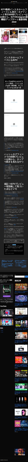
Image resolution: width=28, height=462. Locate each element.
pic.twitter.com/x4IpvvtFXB (19, 171)
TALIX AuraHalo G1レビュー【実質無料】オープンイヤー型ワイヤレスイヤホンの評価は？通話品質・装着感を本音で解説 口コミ (21, 341)
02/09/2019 (14, 24)
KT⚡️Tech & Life (14, 1)
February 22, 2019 (15, 217)
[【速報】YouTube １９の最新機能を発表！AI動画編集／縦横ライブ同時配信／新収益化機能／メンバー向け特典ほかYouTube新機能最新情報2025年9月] (21, 359)
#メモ (6, 164)
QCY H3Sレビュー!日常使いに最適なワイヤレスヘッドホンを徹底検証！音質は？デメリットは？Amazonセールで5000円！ (21, 317)
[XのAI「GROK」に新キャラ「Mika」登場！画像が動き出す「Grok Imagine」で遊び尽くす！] (21, 323)
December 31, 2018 (15, 150)
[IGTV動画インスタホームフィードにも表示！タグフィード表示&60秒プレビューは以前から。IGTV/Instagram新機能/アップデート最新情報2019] (14, 36)
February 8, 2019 (15, 72)
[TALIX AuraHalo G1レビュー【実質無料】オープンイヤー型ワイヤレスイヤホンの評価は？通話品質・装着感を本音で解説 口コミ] (21, 335)
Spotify (10, 301)
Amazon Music (2, 301)
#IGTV (9, 148)
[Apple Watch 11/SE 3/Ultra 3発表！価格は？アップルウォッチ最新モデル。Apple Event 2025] (21, 412)
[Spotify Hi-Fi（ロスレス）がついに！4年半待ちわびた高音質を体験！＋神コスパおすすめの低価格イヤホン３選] (21, 386)
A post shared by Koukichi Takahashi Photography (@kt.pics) (14, 111)
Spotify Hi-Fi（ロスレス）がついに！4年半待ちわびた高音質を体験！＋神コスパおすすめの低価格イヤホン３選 (21, 392)
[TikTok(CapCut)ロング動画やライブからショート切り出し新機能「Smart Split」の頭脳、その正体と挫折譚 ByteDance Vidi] (21, 298)
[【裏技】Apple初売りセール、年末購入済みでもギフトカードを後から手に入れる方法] (21, 286)
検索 (26, 276)
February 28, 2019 (15, 195)
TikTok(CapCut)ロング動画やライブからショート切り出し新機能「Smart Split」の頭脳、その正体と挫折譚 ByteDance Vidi (21, 304)
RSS (6, 302)
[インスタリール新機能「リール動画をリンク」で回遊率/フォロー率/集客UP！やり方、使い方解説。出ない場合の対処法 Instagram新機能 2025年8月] (21, 423)
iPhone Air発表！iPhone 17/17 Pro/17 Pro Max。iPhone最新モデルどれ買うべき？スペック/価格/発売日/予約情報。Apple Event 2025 (21, 405)
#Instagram (12, 171)
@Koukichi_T (14, 244)
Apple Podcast (7, 301)
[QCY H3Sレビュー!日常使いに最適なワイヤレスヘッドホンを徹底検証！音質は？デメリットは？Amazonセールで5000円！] (21, 311)
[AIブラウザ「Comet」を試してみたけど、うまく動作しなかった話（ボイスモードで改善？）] (21, 348)
